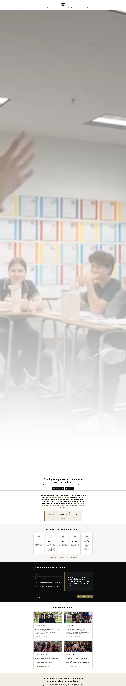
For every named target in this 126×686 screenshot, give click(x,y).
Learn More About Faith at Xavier (73, 636)
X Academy (82, 7)
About (75, 7)
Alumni (12, 0)
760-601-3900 (117, 0)
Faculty (8, 0)
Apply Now (68, 488)
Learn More (62, 518)
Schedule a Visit (56, 488)
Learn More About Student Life (42, 666)
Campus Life (63, 7)
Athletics (56, 7)
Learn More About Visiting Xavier (73, 666)
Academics (49, 7)
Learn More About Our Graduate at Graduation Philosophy (62, 557)
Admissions (42, 7)
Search (88, 8)
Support (70, 7)
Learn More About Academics (41, 636)
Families (15, 0)
